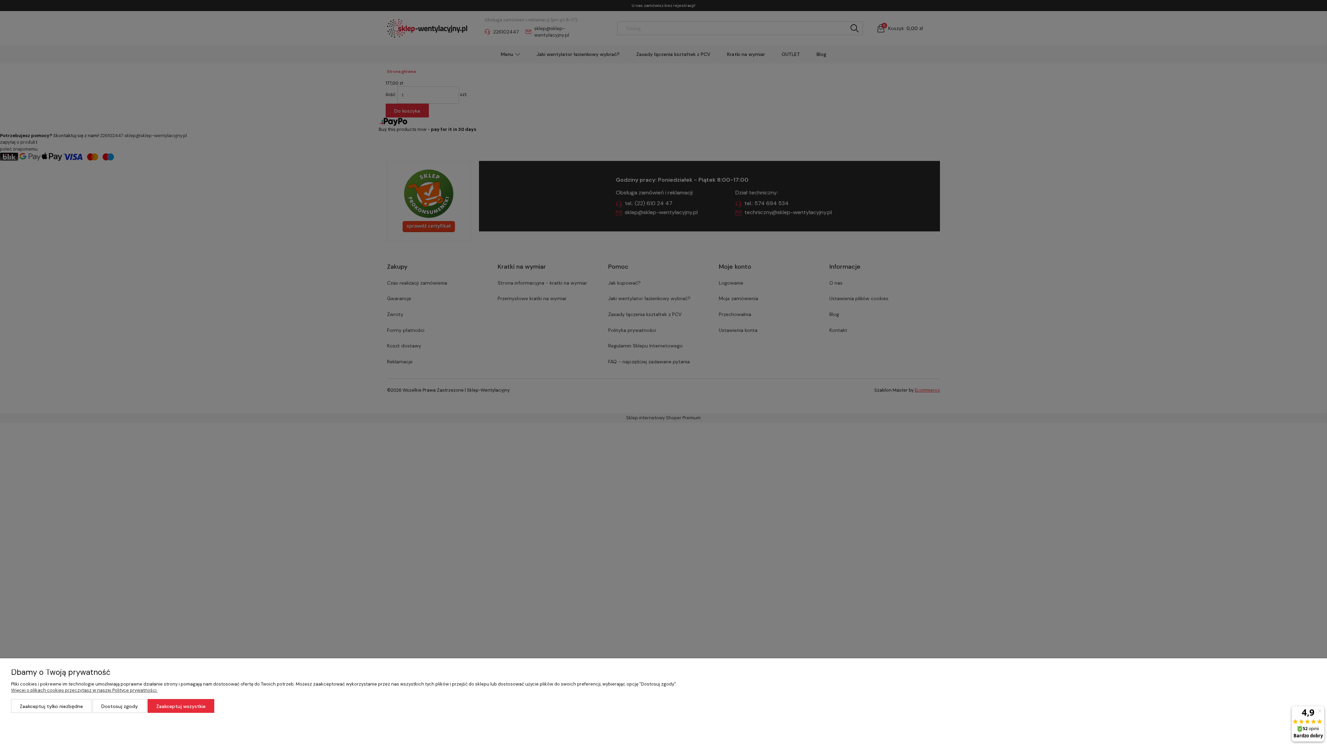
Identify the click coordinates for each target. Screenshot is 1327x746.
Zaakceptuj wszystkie (181, 706)
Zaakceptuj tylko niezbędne (51, 706)
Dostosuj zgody (119, 706)
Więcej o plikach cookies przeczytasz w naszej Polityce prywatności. (84, 690)
